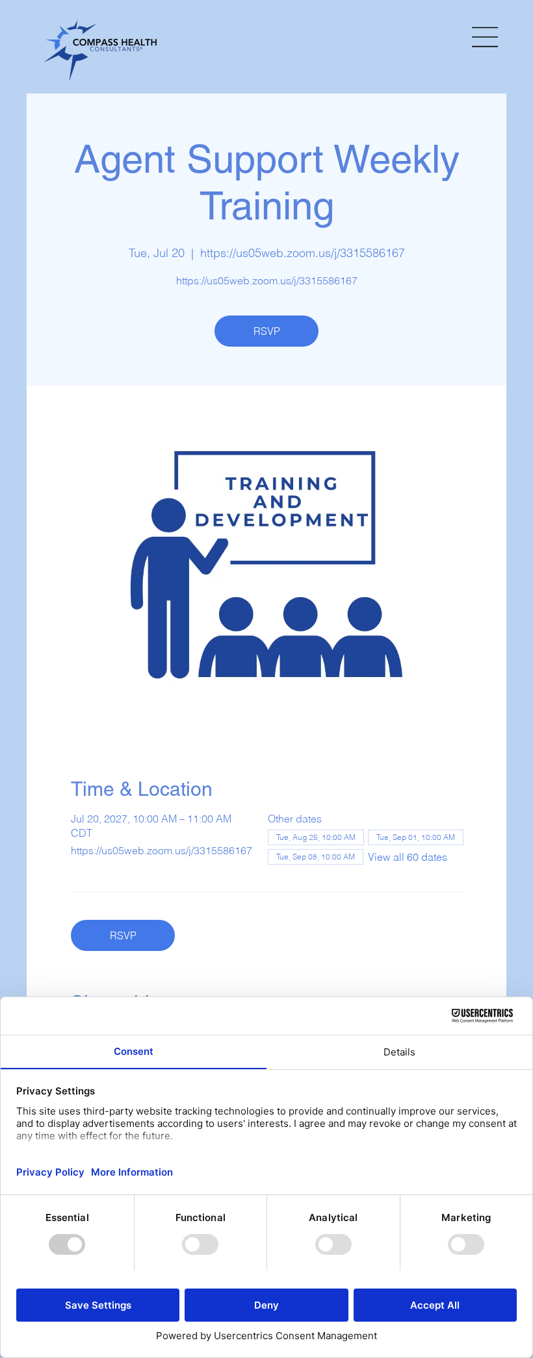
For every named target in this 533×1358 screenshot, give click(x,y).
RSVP (267, 331)
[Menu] (485, 37)
